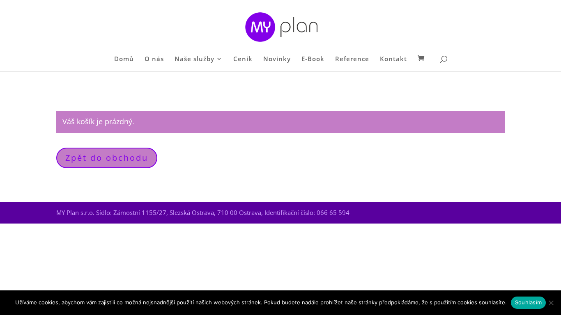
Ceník (243, 59)
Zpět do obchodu (106, 157)
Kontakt (393, 59)
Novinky (277, 59)
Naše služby (194, 59)
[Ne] (551, 303)
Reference (352, 59)
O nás (154, 59)
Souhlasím (528, 302)
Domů (124, 59)
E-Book (312, 59)
